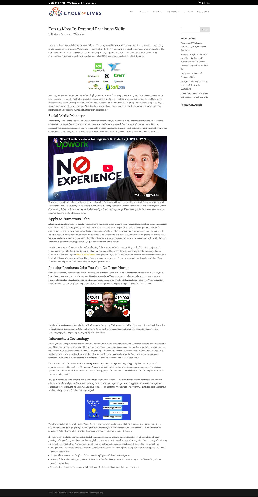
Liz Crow (55, 34)
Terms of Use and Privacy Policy (88, 492)
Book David (203, 12)
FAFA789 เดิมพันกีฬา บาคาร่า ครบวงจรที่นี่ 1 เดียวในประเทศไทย (194, 85)
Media (187, 12)
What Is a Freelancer (85, 254)
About (142, 12)
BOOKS (156, 12)
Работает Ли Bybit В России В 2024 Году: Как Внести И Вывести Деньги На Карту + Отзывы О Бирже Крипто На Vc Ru (194, 61)
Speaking (171, 12)
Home (132, 12)
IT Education (79, 34)
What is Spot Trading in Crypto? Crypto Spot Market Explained (193, 46)
